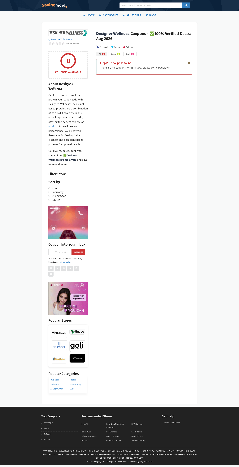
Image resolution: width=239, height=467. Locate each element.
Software (54, 384)
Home (91, 15)
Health (73, 379)
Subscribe (78, 252)
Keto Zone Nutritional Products (115, 426)
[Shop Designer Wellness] (68, 33)
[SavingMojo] (54, 5)
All (101, 54)
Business (54, 379)
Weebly (84, 440)
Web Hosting (75, 384)
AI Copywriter (56, 388)
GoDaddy (47, 434)
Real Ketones (136, 432)
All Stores (133, 15)
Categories (110, 15)
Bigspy (46, 428)
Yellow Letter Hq (138, 440)
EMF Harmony (137, 424)
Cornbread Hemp (113, 440)
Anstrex (47, 439)
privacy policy (65, 262)
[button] (102, 47)
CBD (72, 388)
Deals (129, 54)
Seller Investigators (89, 436)
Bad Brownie (111, 432)
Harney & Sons (112, 436)
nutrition (53, 126)
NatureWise (86, 432)
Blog (152, 15)
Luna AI (84, 424)
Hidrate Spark (137, 436)
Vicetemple (48, 423)
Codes (115, 54)
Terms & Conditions (172, 423)
